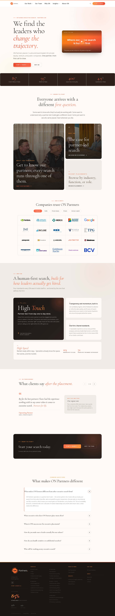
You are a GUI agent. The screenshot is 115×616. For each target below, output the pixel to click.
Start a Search (98, 3)
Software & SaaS (34, 592)
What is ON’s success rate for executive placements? (42, 524)
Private (32, 573)
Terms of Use (33, 613)
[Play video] (82, 41)
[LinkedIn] (12, 582)
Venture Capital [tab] (75, 211)
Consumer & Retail (35, 585)
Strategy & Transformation (55, 578)
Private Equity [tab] (55, 211)
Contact (89, 581)
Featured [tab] (37, 211)
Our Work (28, 3)
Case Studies (71, 572)
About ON (65, 3)
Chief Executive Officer (54, 583)
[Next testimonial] (94, 384)
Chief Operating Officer (54, 592)
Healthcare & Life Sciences (37, 588)
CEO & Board (52, 571)
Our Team (38, 3)
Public (32, 571)
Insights (55, 3)
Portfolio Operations (54, 576)
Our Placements (72, 570)
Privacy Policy (26, 613)
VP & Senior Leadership (55, 602)
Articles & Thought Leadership (75, 579)
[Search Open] (90, 3)
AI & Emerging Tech (35, 583)
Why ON (47, 3)
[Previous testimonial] (85, 384)
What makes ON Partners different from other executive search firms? (48, 491)
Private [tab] (65, 211)
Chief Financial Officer (54, 585)
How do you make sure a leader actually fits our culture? (43, 532)
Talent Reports (71, 581)
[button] (82, 41)
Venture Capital (34, 578)
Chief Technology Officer (55, 590)
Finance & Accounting (54, 573)
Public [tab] (46, 211)
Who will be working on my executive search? (39, 549)
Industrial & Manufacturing (37, 590)
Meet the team (89, 446)
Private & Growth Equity (36, 576)
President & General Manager (56, 597)
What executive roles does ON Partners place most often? (44, 516)
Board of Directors (53, 599)
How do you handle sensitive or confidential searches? (42, 541)
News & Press (71, 584)
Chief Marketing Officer (54, 588)
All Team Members (91, 570)
